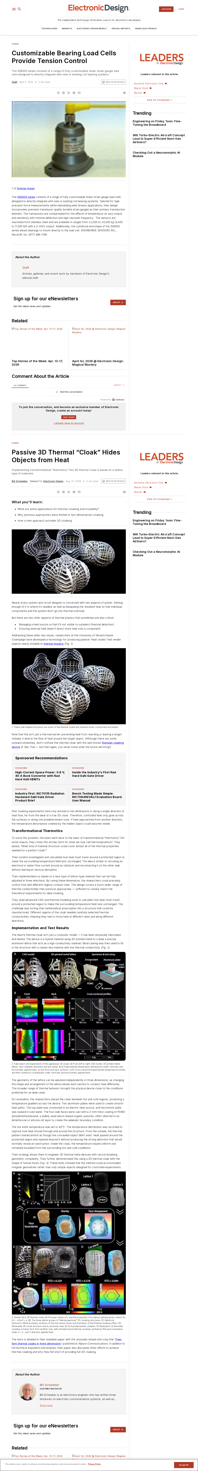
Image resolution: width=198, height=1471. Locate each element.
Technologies (49, 28)
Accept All (183, 1465)
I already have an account (69, 423)
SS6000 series (26, 196)
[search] (19, 9)
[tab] (20, 385)
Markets (67, 28)
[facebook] (58, 92)
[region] (69, 392)
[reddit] (73, 92)
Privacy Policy (94, 1464)
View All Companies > (159, 99)
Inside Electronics (146, 28)
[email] (79, 92)
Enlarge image (25, 188)
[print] (124, 92)
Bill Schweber (20, 481)
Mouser (138, 92)
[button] (14, 9)
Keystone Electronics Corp (149, 83)
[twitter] (68, 92)
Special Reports (121, 28)
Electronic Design (53, 481)
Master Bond (141, 88)
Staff (14, 82)
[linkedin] (63, 92)
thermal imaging (53, 643)
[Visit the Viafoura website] (118, 399)
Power (15, 44)
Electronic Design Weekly (92, 28)
